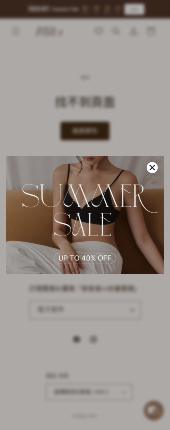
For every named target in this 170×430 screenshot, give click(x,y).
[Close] (152, 167)
